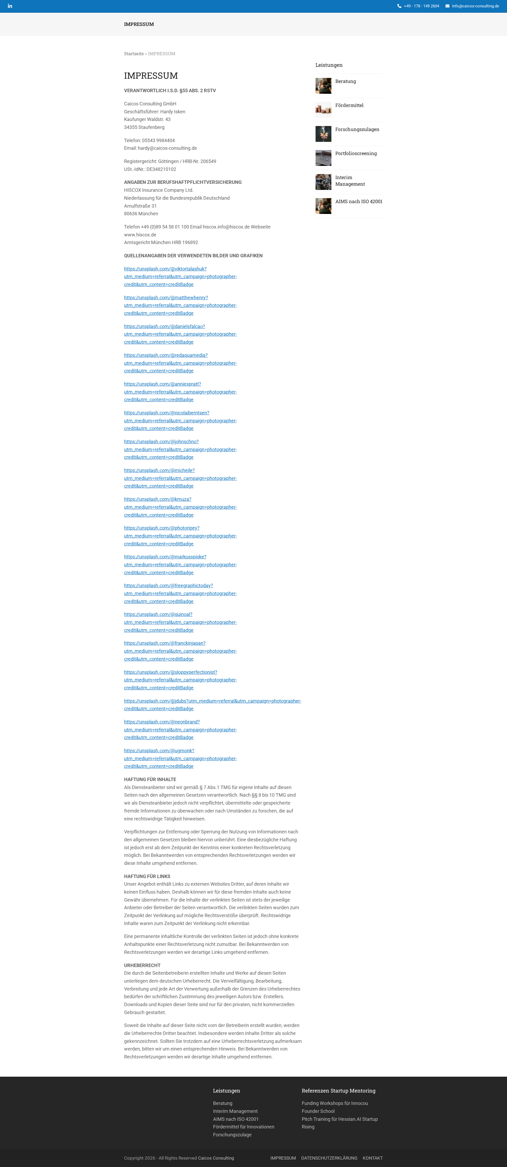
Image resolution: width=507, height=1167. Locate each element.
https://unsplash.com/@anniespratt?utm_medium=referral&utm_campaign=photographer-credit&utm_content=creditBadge (180, 391)
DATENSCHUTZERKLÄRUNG (329, 1158)
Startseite (134, 54)
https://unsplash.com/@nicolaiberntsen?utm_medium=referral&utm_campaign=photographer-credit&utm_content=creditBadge (180, 420)
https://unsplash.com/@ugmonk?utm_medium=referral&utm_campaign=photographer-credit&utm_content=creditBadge (180, 758)
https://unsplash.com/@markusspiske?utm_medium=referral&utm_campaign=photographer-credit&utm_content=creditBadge (180, 564)
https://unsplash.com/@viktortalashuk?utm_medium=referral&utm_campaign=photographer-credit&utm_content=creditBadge (180, 276)
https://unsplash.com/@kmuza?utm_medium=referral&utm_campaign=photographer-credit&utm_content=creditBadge (180, 506)
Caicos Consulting (216, 1158)
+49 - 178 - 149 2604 (421, 6)
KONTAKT (373, 1158)
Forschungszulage (232, 1134)
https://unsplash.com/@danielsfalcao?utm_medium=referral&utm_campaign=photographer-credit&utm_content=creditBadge (180, 334)
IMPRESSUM (283, 1158)
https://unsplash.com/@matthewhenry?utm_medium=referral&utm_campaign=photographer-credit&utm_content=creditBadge (180, 305)
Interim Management (235, 1111)
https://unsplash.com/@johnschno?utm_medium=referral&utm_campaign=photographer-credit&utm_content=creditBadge (180, 449)
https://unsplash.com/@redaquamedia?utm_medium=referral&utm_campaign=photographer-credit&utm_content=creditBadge (180, 363)
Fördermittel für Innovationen (243, 1126)
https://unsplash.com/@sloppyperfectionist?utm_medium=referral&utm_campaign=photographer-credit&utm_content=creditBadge (180, 679)
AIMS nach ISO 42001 (236, 1119)
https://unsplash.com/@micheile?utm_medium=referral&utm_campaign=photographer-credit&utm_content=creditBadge (180, 478)
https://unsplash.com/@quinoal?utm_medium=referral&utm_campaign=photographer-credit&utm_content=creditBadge (180, 622)
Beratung (222, 1103)
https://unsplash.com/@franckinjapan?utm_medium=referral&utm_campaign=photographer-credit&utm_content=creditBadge (180, 650)
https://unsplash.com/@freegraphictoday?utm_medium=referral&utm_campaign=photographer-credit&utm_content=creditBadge (180, 593)
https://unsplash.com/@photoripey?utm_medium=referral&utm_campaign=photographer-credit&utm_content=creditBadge (180, 535)
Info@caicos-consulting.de (475, 6)
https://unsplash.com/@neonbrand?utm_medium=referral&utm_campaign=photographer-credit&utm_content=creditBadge (180, 729)
